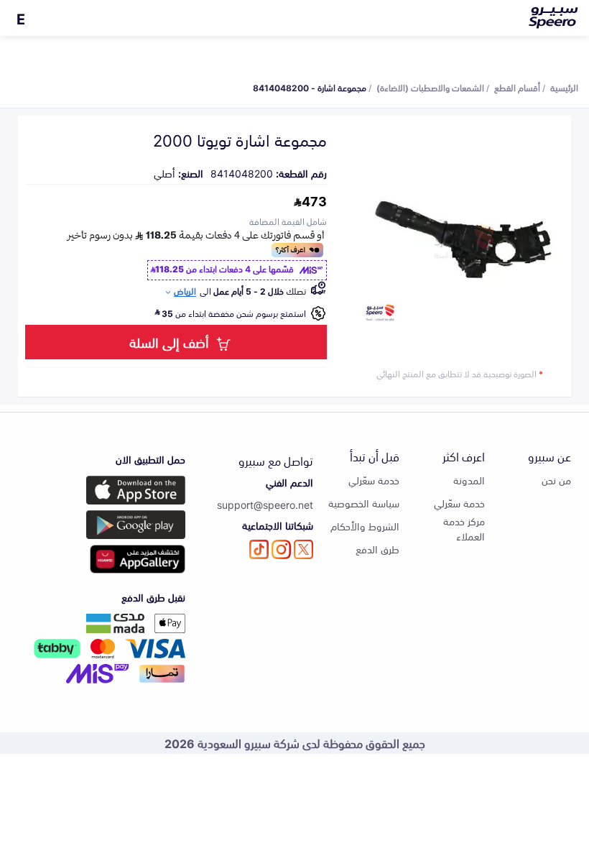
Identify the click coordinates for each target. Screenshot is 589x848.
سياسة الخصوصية (363, 502)
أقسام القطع (517, 87)
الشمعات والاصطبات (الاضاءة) (430, 87)
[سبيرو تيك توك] (259, 549)
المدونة (469, 479)
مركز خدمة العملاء (464, 528)
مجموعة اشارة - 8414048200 (309, 87)
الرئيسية (564, 87)
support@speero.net (265, 504)
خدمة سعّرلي (459, 502)
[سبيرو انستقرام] (281, 549)
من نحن (556, 479)
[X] (303, 549)
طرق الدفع (377, 548)
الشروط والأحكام (364, 525)
